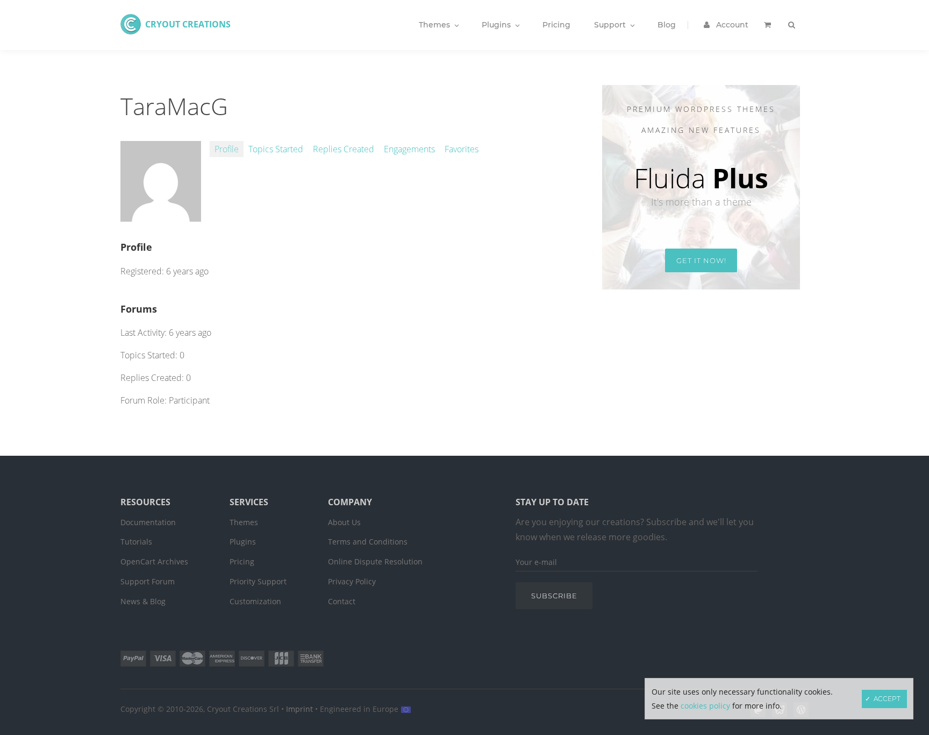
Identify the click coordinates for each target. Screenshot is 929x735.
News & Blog (143, 601)
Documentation (148, 522)
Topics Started (275, 149)
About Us (344, 522)
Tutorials (136, 541)
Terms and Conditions (368, 541)
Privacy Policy (352, 581)
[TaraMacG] (160, 216)
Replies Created (343, 149)
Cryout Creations (188, 24)
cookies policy (705, 706)
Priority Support (258, 581)
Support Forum (147, 581)
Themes (244, 522)
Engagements (409, 149)
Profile (227, 149)
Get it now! (701, 260)
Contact (341, 601)
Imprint (299, 709)
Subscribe (554, 595)
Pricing (242, 561)
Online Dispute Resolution (375, 561)
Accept (887, 699)
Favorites (461, 149)
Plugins (243, 541)
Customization (255, 601)
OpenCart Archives (154, 561)
